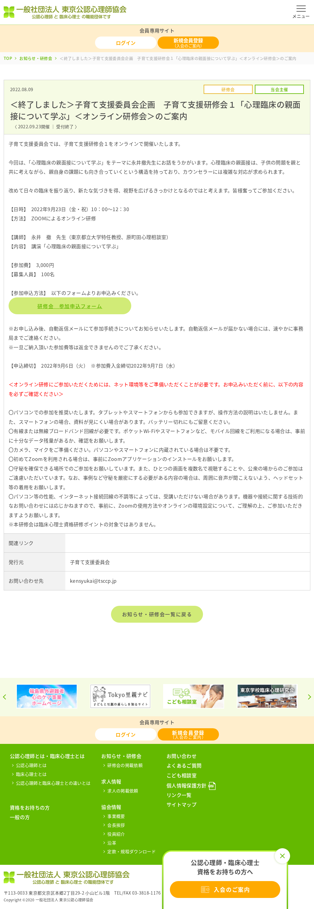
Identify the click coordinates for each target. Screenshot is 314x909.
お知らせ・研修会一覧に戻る (157, 614)
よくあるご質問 (184, 765)
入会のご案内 (232, 889)
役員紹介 (116, 834)
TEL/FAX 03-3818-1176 (137, 893)
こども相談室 (182, 775)
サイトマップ (182, 804)
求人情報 (111, 781)
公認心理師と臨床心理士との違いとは (53, 783)
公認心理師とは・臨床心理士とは (47, 756)
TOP (8, 58)
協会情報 (111, 806)
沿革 (111, 843)
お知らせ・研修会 (35, 58)
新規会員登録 (188, 42)
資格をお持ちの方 (30, 807)
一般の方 (20, 817)
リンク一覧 (179, 795)
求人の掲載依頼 (122, 790)
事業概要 (116, 816)
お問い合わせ (182, 756)
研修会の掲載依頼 (125, 765)
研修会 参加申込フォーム (69, 306)
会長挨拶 (116, 825)
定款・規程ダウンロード (131, 851)
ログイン (126, 42)
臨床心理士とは (31, 774)
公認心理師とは (31, 765)
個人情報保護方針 (187, 785)
